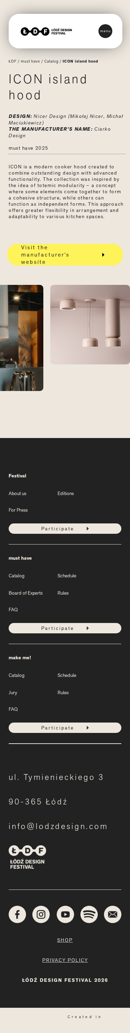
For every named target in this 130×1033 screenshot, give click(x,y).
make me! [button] (20, 657)
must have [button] (20, 558)
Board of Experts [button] (26, 593)
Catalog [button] (17, 576)
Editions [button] (66, 493)
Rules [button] (63, 593)
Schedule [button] (67, 576)
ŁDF (13, 61)
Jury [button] (13, 692)
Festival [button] (17, 476)
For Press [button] (18, 510)
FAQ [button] (13, 609)
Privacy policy (65, 960)
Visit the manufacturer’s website (45, 255)
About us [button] (17, 493)
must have (30, 61)
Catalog (51, 61)
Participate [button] (57, 528)
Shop (65, 940)
